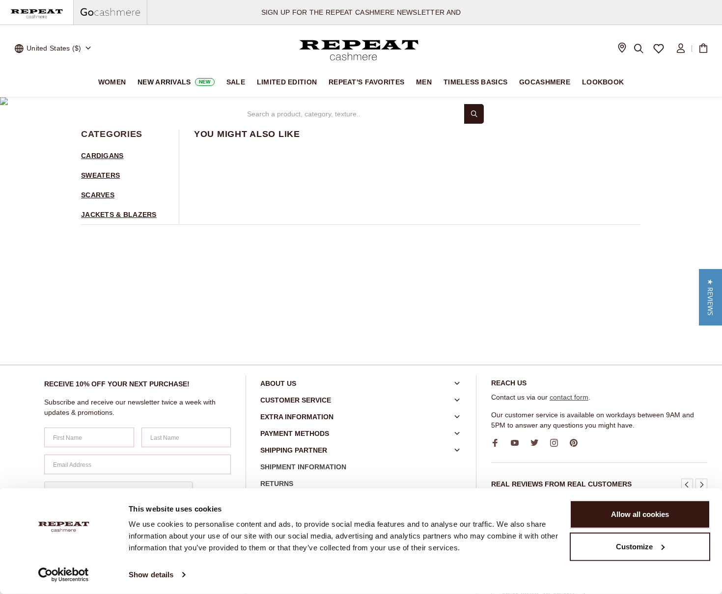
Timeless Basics (475, 82)
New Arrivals (174, 82)
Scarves (97, 195)
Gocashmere (544, 82)
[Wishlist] (658, 48)
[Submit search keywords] (474, 114)
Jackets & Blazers (119, 214)
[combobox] (351, 114)
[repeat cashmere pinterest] (577, 442)
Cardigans (102, 156)
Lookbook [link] (603, 82)
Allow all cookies (640, 514)
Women (112, 82)
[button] (687, 484)
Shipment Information (303, 467)
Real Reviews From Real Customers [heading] (561, 484)
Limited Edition (287, 82)
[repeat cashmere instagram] (557, 442)
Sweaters (100, 175)
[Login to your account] (681, 48)
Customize (634, 546)
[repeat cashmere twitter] (537, 442)
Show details (151, 574)
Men (424, 82)
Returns (276, 483)
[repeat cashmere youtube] (518, 442)
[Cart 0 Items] (703, 48)
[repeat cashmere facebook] (498, 442)
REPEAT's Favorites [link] (366, 82)
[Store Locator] (622, 49)
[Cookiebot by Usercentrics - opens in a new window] (64, 574)
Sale (235, 82)
